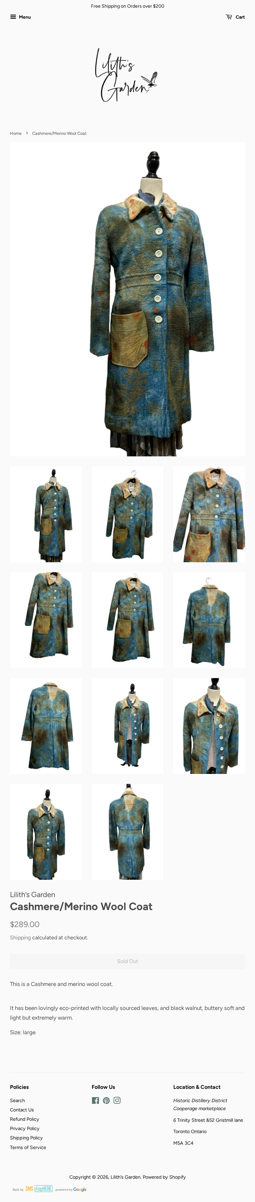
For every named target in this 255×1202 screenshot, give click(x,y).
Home (16, 133)
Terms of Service (28, 1147)
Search (17, 1100)
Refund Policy (24, 1119)
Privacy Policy (25, 1128)
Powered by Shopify (164, 1177)
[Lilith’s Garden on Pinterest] (106, 1102)
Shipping (20, 937)
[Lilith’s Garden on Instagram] (117, 1102)
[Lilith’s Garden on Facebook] (95, 1102)
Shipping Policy (26, 1138)
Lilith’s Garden (125, 1177)
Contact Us (22, 1110)
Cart (240, 17)
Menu (24, 17)
